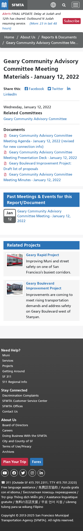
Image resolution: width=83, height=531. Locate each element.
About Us (27, 37)
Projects (7, 366)
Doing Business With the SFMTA (24, 436)
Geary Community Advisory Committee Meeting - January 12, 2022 (44, 216)
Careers (7, 430)
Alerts (6, 14)
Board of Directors (15, 425)
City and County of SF (17, 441)
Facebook (36, 89)
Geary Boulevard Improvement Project (43, 285)
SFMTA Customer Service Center (24, 401)
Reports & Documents (59, 37)
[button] (53, 5)
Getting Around (13, 371)
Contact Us (10, 411)
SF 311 (7, 377)
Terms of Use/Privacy (16, 446)
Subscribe (71, 21)
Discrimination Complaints (20, 395)
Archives (8, 452)
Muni (6, 355)
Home (9, 37)
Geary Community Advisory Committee (35, 119)
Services (7, 361)
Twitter (57, 89)
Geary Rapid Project (42, 255)
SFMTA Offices (12, 406)
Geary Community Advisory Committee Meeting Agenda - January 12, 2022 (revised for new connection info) (38, 141)
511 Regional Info (14, 382)
